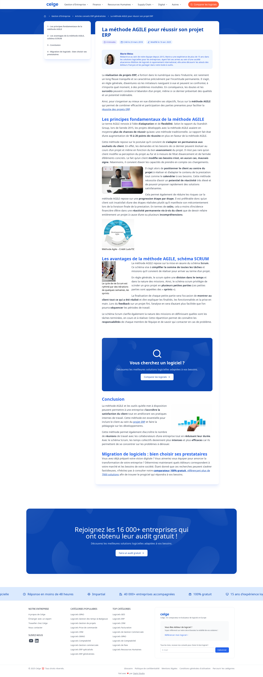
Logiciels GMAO (78, 636)
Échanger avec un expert (39, 618)
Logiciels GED (119, 614)
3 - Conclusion (54, 45)
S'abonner (222, 650)
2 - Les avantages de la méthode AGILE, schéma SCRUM (66, 37)
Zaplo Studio (139, 673)
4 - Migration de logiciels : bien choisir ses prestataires (67, 53)
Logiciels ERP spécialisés (82, 649)
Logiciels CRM (77, 632)
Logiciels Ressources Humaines (127, 649)
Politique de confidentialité (147, 668)
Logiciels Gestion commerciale (84, 645)
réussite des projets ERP (116, 109)
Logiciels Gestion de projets (83, 623)
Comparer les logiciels (205, 4)
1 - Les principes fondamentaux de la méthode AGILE (64, 27)
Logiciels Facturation (122, 627)
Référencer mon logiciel (176, 635)
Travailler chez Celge (38, 623)
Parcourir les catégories (224, 668)
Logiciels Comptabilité (81, 640)
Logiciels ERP (119, 618)
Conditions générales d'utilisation (195, 668)
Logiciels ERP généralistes (82, 654)
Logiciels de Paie (120, 645)
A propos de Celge (36, 614)
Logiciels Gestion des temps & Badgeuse (89, 618)
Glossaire (128, 668)
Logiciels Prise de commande (84, 627)
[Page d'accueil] (52, 4)
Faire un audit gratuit (130, 553)
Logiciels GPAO (77, 614)
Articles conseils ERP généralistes (90, 16)
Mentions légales (169, 668)
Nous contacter (35, 627)
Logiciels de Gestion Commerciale (128, 632)
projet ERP (139, 421)
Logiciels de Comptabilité (124, 640)
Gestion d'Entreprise (61, 16)
